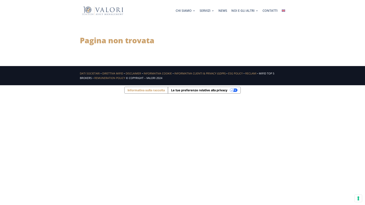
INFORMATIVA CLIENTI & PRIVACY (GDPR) (200, 73)
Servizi (205, 11)
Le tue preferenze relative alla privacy (199, 90)
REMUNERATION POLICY (109, 78)
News (222, 11)
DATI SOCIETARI (90, 73)
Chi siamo (184, 11)
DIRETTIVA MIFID (112, 73)
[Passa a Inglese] (283, 10)
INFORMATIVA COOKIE (158, 73)
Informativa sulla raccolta (146, 90)
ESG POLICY (235, 73)
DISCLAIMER (133, 73)
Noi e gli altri (243, 11)
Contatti (270, 11)
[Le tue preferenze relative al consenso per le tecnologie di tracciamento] (358, 198)
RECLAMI (250, 73)
